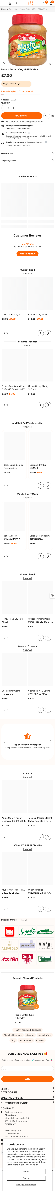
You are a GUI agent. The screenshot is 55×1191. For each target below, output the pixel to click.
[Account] (10, 3)
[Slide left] (41, 333)
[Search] (16, 3)
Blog (13, 1040)
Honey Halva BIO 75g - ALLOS (13, 620)
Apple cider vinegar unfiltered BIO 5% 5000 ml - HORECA (13, 819)
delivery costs (26, 1040)
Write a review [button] (27, 253)
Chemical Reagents (13, 1035)
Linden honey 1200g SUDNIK (38, 388)
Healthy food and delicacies (27, 1030)
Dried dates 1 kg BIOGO (13, 314)
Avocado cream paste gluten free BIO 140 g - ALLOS (39, 620)
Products (13, 9)
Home (3, 9)
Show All (27, 273)
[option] (27, 40)
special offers (44, 1035)
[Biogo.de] (9, 931)
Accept (26, 1171)
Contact (40, 1040)
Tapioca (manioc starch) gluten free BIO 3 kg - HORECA (40, 819)
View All (27, 345)
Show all (27, 426)
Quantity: (5, 102)
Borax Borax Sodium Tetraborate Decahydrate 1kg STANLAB (13, 466)
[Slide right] (48, 333)
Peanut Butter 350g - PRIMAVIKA (25, 1016)
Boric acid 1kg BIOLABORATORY (12, 537)
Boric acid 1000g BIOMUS (38, 466)
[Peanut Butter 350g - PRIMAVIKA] (27, 997)
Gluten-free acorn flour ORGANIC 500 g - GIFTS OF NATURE (14, 388)
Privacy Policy (31, 1164)
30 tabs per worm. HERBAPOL (11, 692)
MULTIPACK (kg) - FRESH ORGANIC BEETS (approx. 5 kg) (14, 891)
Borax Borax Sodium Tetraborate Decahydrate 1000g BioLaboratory (40, 537)
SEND (27, 1079)
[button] (27, 143)
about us (30, 1035)
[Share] (52, 116)
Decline (26, 1178)
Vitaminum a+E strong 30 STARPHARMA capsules (39, 692)
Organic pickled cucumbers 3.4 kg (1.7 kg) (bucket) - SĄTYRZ (39, 891)
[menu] (2, 3)
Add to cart (22, 115)
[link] (46, 116)
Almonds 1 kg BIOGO (38, 314)
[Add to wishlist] (36, 1000)
